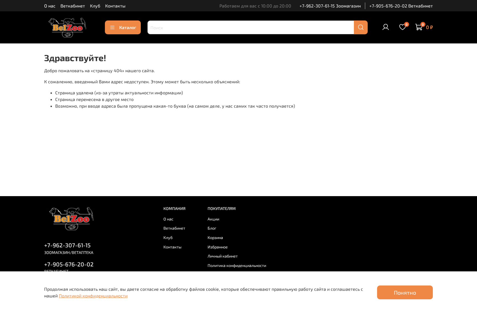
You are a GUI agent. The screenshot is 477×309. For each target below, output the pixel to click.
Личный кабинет (223, 256)
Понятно (405, 292)
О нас (49, 5)
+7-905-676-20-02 (69, 264)
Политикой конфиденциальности (93, 295)
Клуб (95, 5)
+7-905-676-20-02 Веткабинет (401, 5)
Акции (213, 219)
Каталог (127, 27)
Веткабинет (72, 5)
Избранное (218, 247)
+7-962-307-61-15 (67, 245)
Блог (212, 228)
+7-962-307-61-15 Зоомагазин (330, 5)
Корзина (215, 237)
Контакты (115, 5)
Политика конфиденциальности (237, 265)
